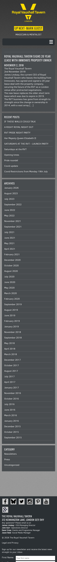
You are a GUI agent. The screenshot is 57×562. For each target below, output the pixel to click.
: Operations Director (15, 528)
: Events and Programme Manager (21, 530)
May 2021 (9, 243)
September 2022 (12, 204)
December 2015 (12, 426)
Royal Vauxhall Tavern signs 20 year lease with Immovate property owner (28, 58)
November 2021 (12, 221)
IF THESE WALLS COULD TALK (20, 121)
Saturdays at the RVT (15, 149)
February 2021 (12, 254)
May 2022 (9, 215)
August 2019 (11, 309)
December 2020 (12, 260)
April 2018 (9, 348)
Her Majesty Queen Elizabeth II (20, 138)
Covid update (11, 165)
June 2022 (9, 210)
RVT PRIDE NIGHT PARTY (17, 132)
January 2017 (11, 387)
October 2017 (11, 365)
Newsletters (10, 453)
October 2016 (11, 398)
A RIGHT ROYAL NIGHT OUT (18, 127)
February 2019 (12, 321)
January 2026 (11, 187)
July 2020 (9, 276)
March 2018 (10, 354)
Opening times (11, 154)
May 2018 (9, 343)
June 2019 (9, 315)
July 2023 (9, 198)
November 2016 (12, 393)
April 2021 (9, 248)
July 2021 (9, 232)
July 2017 (9, 376)
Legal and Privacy (10, 542)
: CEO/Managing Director (18, 525)
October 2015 (11, 432)
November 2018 (12, 332)
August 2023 (11, 193)
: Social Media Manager (16, 532)
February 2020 (12, 298)
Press (7, 459)
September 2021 (13, 226)
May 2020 (9, 287)
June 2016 (9, 409)
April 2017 (9, 382)
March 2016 (10, 415)
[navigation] (28, 41)
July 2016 (9, 404)
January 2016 (11, 420)
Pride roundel (11, 160)
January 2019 (11, 326)
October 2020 (11, 265)
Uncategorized (11, 465)
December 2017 (12, 359)
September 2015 (13, 437)
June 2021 (9, 237)
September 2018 (13, 337)
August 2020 (11, 271)
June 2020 (9, 282)
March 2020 (10, 293)
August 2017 (11, 370)
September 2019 (13, 304)
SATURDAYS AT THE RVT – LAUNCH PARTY (26, 143)
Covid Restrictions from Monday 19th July (26, 171)
